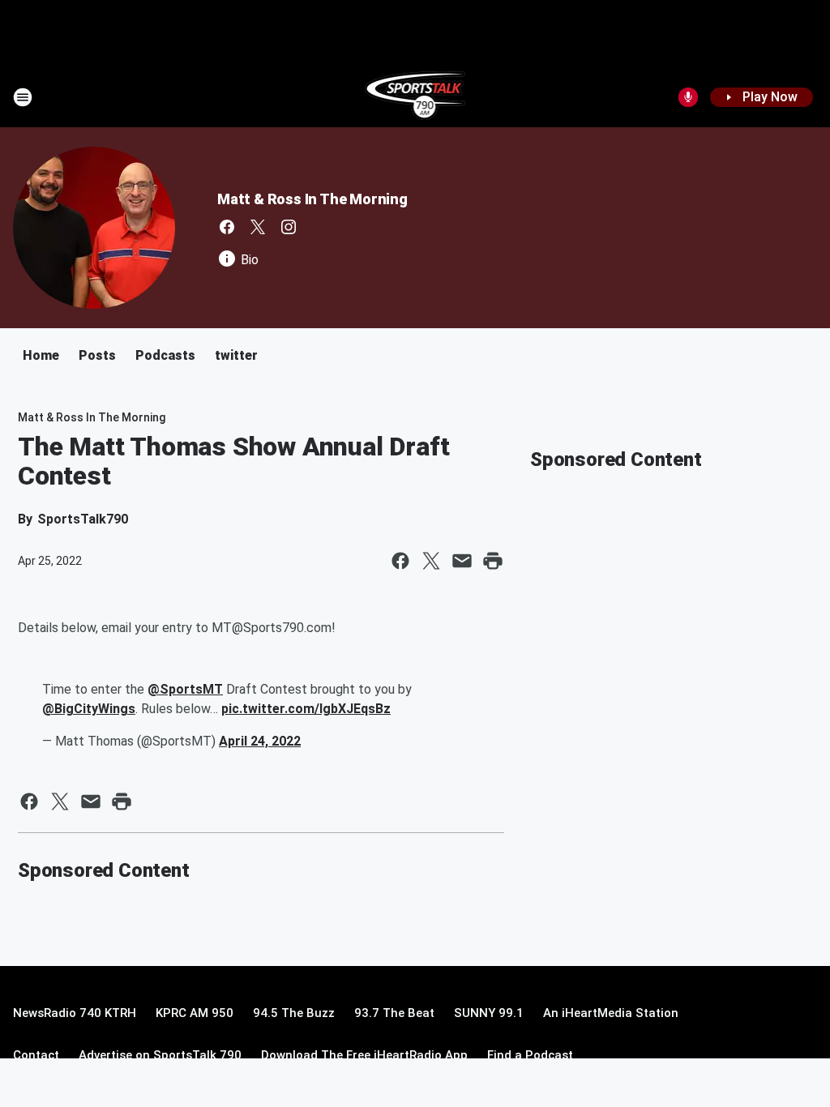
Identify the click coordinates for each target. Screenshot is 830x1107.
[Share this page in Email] (462, 560)
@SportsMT (185, 689)
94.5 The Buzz (294, 1013)
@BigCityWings (88, 708)
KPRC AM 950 (194, 1013)
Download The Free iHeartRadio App (364, 1055)
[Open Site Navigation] (22, 97)
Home (41, 355)
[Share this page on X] (431, 560)
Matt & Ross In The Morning (312, 198)
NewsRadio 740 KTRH (74, 1013)
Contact (36, 1055)
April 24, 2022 (260, 741)
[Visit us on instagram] (288, 227)
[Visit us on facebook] (227, 227)
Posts (97, 355)
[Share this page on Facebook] (400, 560)
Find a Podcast (530, 1055)
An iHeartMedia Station (610, 1013)
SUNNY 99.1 (489, 1013)
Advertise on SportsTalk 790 (160, 1055)
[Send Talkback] (688, 97)
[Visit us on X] (257, 227)
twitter (236, 355)
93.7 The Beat (394, 1013)
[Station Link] (415, 97)
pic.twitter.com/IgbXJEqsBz (306, 708)
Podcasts (165, 355)
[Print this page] (492, 560)
